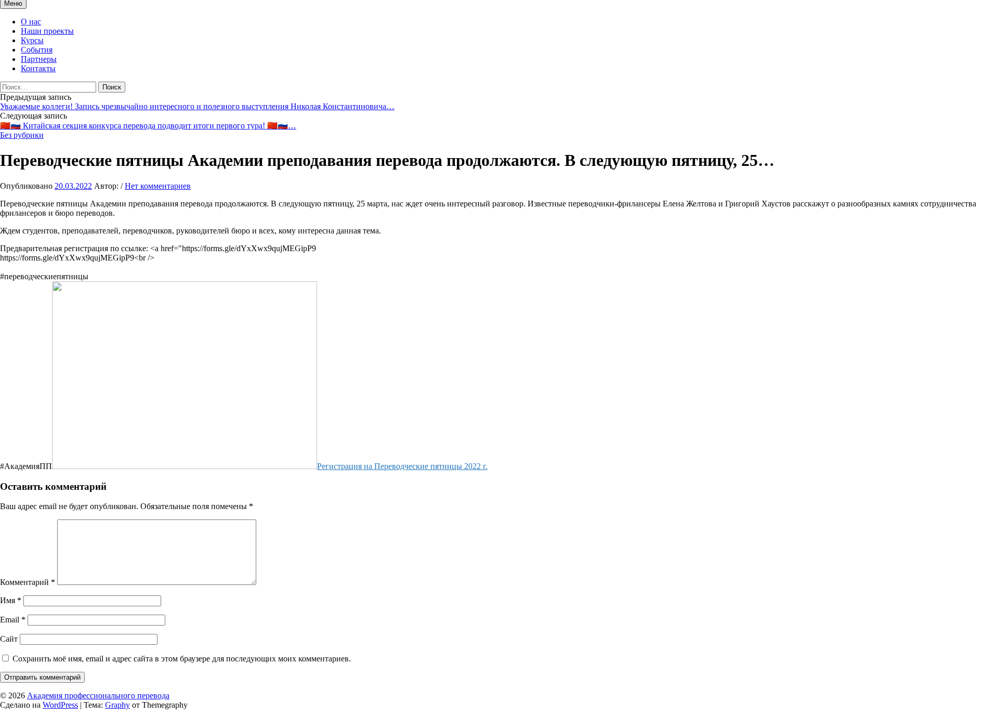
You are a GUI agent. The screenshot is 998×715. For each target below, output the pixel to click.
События (36, 49)
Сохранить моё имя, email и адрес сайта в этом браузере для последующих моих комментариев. (181, 658)
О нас (31, 21)
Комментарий (27, 582)
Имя (10, 600)
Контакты (38, 68)
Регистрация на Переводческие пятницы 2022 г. (402, 466)
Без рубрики (22, 135)
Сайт (9, 638)
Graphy (117, 704)
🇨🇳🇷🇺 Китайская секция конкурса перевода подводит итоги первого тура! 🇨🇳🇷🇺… (148, 125)
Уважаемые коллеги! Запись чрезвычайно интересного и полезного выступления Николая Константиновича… (197, 106)
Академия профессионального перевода (98, 695)
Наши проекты (47, 31)
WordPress (60, 704)
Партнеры (39, 59)
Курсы (32, 40)
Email (12, 619)
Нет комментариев (158, 185)
